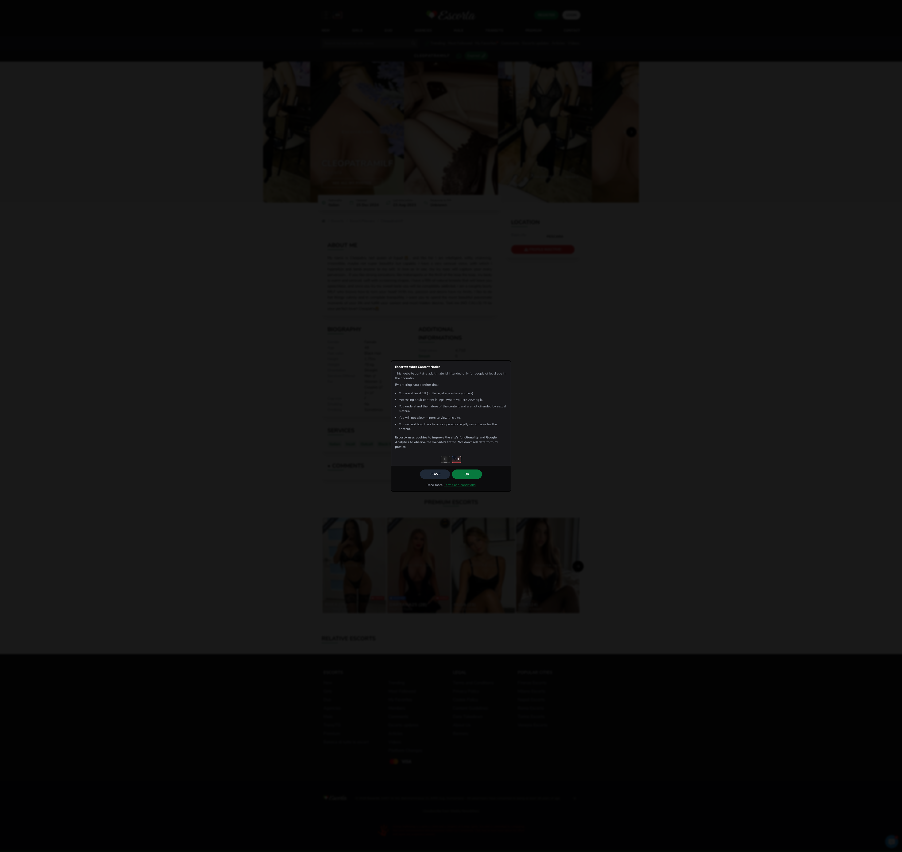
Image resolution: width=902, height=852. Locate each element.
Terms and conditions (460, 485)
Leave (435, 474)
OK (467, 474)
